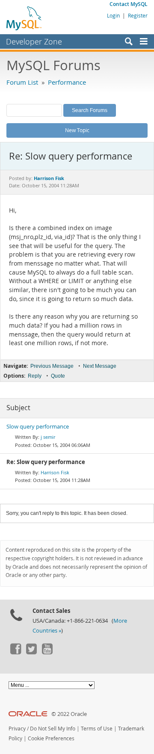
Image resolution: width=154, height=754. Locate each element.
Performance (67, 82)
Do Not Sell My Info (52, 728)
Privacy (17, 728)
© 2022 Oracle (69, 714)
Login (113, 15)
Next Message (99, 366)
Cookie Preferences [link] (51, 738)
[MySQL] (24, 18)
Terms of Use (97, 728)
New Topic (77, 130)
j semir (48, 437)
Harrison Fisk (55, 472)
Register (138, 15)
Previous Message (52, 366)
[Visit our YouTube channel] (47, 652)
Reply (34, 376)
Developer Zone (34, 41)
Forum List (22, 82)
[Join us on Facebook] (15, 652)
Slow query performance (37, 426)
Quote (58, 376)
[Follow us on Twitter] (31, 652)
